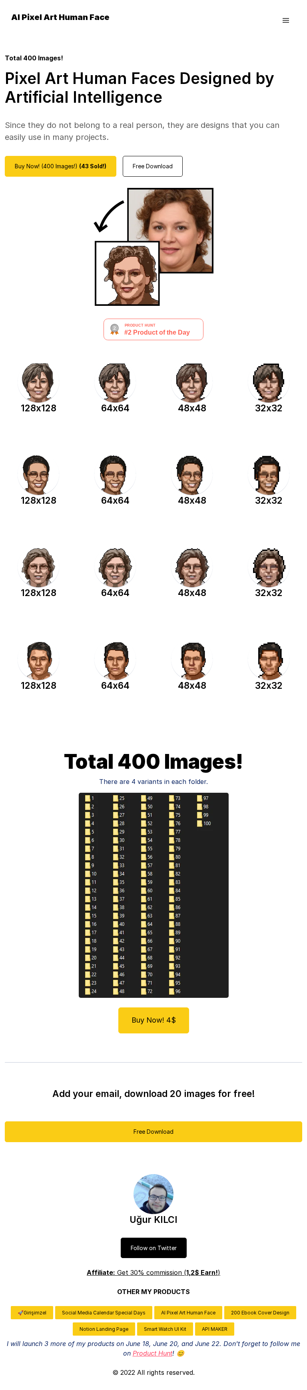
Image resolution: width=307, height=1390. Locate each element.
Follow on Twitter (154, 1247)
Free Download (153, 166)
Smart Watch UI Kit (165, 1329)
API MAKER (214, 1329)
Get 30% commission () (153, 1272)
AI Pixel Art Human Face (188, 1313)
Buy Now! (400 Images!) (60, 166)
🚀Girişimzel (32, 1313)
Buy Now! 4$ (154, 1020)
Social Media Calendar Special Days (104, 1313)
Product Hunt (152, 1353)
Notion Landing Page (104, 1329)
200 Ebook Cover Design (260, 1313)
